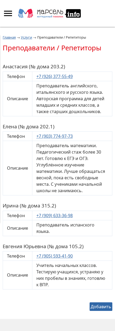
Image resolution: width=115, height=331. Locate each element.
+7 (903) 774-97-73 (54, 136)
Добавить (101, 307)
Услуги (26, 37)
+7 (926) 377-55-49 (54, 76)
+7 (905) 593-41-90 (54, 256)
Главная (9, 37)
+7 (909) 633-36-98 (54, 215)
